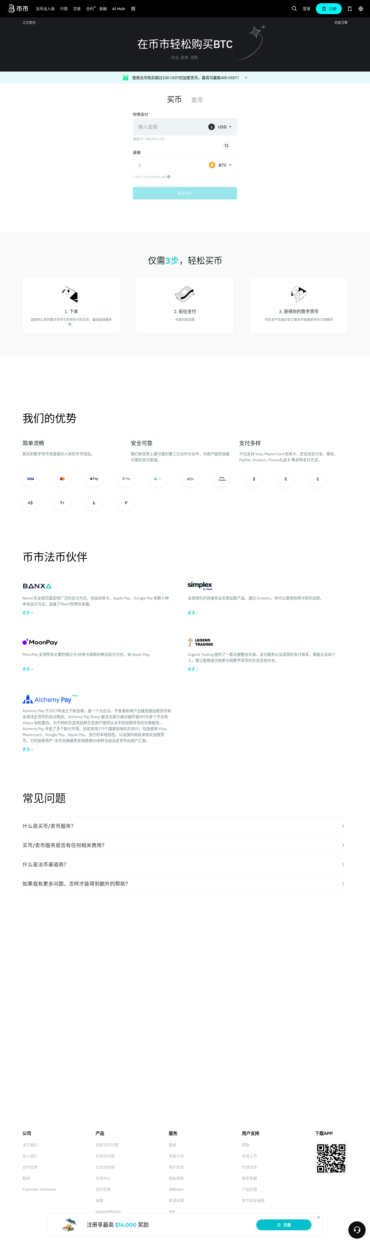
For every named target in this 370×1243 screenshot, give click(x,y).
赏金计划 (176, 1156)
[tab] (185, 826)
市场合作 (249, 1167)
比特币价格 (105, 1156)
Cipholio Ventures (39, 1189)
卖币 (197, 100)
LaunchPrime (108, 1211)
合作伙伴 (30, 1167)
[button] (185, 826)
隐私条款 (176, 1178)
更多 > (27, 612)
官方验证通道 (253, 1200)
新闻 (26, 1178)
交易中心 (103, 1178)
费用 (172, 1144)
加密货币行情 (107, 1144)
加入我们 (30, 1156)
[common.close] (318, 1217)
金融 (99, 1200)
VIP (172, 1211)
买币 (174, 99)
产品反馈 (249, 1189)
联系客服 (249, 1178)
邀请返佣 (176, 1200)
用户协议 (176, 1167)
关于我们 (30, 1144)
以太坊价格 (105, 1167)
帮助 (245, 1144)
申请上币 (249, 1156)
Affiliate (176, 1189)
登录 (306, 9)
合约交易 (103, 1189)
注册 (287, 1224)
